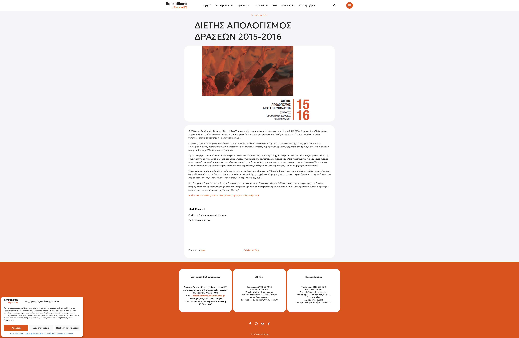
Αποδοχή (16, 328)
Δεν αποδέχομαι (41, 328)
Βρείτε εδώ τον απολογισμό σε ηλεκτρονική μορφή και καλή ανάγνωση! (223, 195)
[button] (334, 5)
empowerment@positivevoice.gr (209, 295)
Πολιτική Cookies (17, 333)
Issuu (203, 250)
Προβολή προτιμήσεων (67, 328)
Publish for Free (251, 250)
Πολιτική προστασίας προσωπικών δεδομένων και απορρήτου (49, 333)
